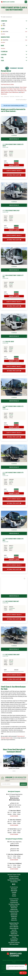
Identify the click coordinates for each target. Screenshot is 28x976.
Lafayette (14, 892)
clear (26, 31)
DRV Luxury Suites (14, 944)
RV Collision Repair (15, 800)
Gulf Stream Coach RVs (14, 942)
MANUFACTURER (5, 37)
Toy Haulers (10, 89)
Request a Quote (14, 165)
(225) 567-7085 (15, 848)
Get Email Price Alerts (13, 175)
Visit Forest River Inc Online (7, 84)
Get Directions (15, 798)
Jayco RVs (14, 930)
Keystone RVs (14, 914)
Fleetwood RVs (14, 909)
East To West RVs (14, 926)
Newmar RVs (14, 907)
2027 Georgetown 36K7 (11, 602)
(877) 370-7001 (13, 805)
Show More (3, 42)
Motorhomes (6, 96)
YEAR (2, 60)
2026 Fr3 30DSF (8, 342)
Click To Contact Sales (13, 170)
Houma (14, 894)
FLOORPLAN (4, 51)
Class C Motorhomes (19, 90)
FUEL (2, 57)
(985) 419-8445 (14, 807)
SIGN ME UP (23, 784)
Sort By (21, 99)
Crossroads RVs (14, 939)
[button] (1, 762)
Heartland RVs (14, 940)
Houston (14, 895)
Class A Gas (5, 31)
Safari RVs (14, 918)
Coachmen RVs (14, 900)
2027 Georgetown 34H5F (11, 655)
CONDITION (4, 21)
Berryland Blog (14, 881)
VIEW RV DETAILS (13, 139)
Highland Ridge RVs (14, 923)
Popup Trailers (16, 89)
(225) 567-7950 (15, 850)
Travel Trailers (10, 90)
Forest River (5, 40)
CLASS (2, 28)
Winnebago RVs (14, 906)
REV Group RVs (14, 924)
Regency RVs (14, 933)
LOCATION (3, 54)
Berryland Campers (14, 878)
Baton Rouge (14, 890)
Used (22, 96)
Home (2, 96)
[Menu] (26, 2)
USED (4, 25)
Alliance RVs (14, 920)
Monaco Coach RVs (14, 935)
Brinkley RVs (14, 916)
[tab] (14, 21)
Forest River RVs (14, 902)
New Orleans (14, 888)
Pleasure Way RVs (14, 928)
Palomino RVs (14, 913)
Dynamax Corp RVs (14, 911)
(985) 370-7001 (15, 803)
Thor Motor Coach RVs (14, 904)
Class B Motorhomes (14, 92)
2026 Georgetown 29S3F (11, 211)
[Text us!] (23, 973)
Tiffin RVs (14, 937)
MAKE (2, 45)
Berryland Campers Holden (14, 880)
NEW (4, 23)
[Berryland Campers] (8, 1)
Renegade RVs (14, 931)
